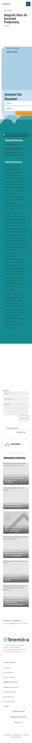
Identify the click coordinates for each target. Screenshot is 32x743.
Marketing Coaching (9, 692)
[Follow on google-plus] (18, 380)
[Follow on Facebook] (7, 380)
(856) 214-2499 (11, 52)
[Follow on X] (22, 380)
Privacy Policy (7, 735)
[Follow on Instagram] (11, 380)
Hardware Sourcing (9, 677)
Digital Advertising (8, 697)
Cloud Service (7, 668)
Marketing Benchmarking (10, 687)
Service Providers (8, 672)
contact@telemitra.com (18, 717)
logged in (14, 623)
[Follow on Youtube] (25, 380)
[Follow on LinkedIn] (14, 380)
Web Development (8, 701)
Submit (24, 418)
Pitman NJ (18, 722)
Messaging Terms (18, 735)
